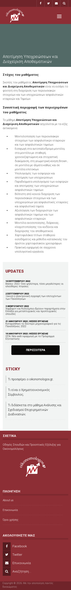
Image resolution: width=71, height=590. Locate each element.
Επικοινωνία (10, 510)
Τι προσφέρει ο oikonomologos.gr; (30, 379)
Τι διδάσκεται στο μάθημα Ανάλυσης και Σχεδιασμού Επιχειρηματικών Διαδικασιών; (35, 409)
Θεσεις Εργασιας (38, 321)
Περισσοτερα (35, 350)
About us (8, 500)
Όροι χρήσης (10, 519)
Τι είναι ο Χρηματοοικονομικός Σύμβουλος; (29, 392)
